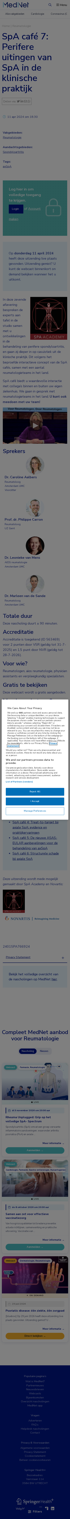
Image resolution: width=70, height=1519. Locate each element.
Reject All (35, 791)
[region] (35, 759)
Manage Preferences (35, 810)
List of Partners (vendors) (19, 781)
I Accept (35, 801)
